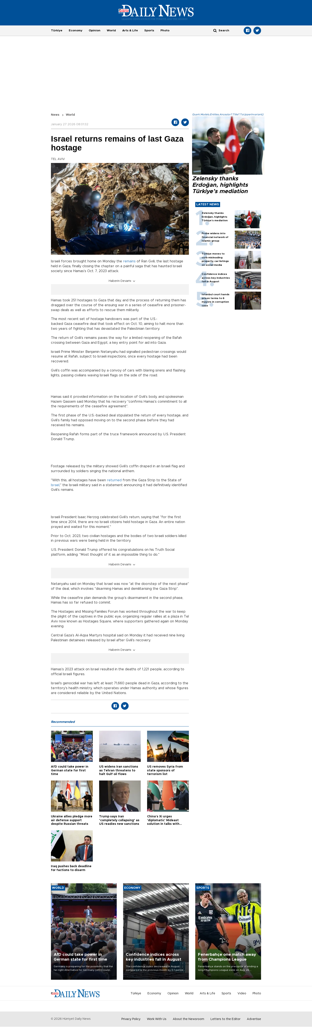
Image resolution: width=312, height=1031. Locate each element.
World (111, 30)
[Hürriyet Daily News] (156, 12)
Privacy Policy (131, 1019)
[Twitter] (257, 30)
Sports (149, 30)
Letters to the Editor (225, 1019)
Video (242, 993)
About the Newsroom (188, 1019)
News (55, 114)
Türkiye (56, 30)
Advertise (254, 1019)
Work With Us (156, 1019)
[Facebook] (247, 30)
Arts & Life (130, 30)
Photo (164, 30)
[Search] (215, 30)
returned (114, 480)
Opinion (94, 30)
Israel (55, 485)
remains (129, 261)
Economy (75, 30)
